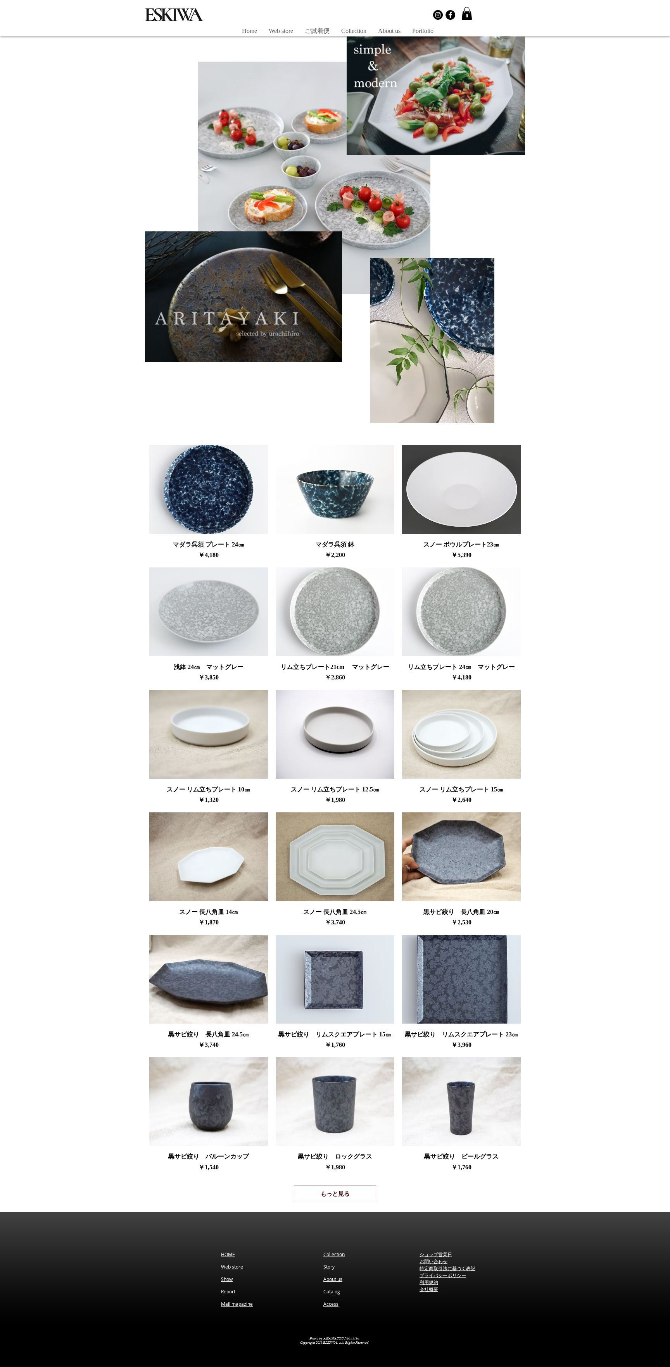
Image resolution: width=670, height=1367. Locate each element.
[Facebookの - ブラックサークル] (450, 15)
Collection (334, 1254)
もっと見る (335, 1194)
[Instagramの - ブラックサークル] (438, 15)
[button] (466, 13)
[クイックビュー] (208, 489)
